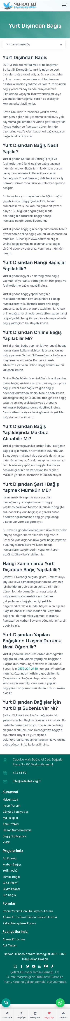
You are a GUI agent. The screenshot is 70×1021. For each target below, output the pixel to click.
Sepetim (63, 1017)
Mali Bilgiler (10, 818)
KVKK (6, 842)
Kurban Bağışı (12, 864)
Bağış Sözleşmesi (15, 836)
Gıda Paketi (10, 883)
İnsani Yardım (11, 806)
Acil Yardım (10, 945)
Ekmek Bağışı (11, 877)
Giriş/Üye (21, 1017)
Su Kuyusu (10, 858)
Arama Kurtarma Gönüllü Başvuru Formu (30, 917)
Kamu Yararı (11, 824)
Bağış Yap (49, 1017)
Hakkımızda (10, 799)
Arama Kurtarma (14, 939)
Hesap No (35, 1017)
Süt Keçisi (10, 895)
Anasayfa (7, 1017)
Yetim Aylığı (10, 870)
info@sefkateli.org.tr (27, 781)
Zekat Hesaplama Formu (19, 923)
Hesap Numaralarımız (17, 830)
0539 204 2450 (28, 669)
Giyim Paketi (11, 889)
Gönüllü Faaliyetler (15, 812)
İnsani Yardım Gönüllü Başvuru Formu (28, 911)
